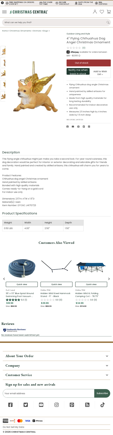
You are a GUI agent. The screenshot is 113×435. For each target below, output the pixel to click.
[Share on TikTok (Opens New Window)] (102, 405)
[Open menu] (4, 12)
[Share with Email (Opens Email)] (73, 126)
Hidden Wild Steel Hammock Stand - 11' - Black (55, 295)
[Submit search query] (108, 22)
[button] (2, 2)
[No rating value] (74, 48)
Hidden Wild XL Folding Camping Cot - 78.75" (86, 295)
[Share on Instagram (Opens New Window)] (56, 405)
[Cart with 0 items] (109, 11)
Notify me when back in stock (78, 71)
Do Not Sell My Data (13, 427)
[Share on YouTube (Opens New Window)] (41, 405)
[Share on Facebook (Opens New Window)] (67, 126)
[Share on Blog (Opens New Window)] (87, 405)
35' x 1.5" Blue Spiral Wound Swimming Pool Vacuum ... (22, 295)
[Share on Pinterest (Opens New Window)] (89, 126)
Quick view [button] (22, 284)
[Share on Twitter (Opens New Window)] (84, 126)
